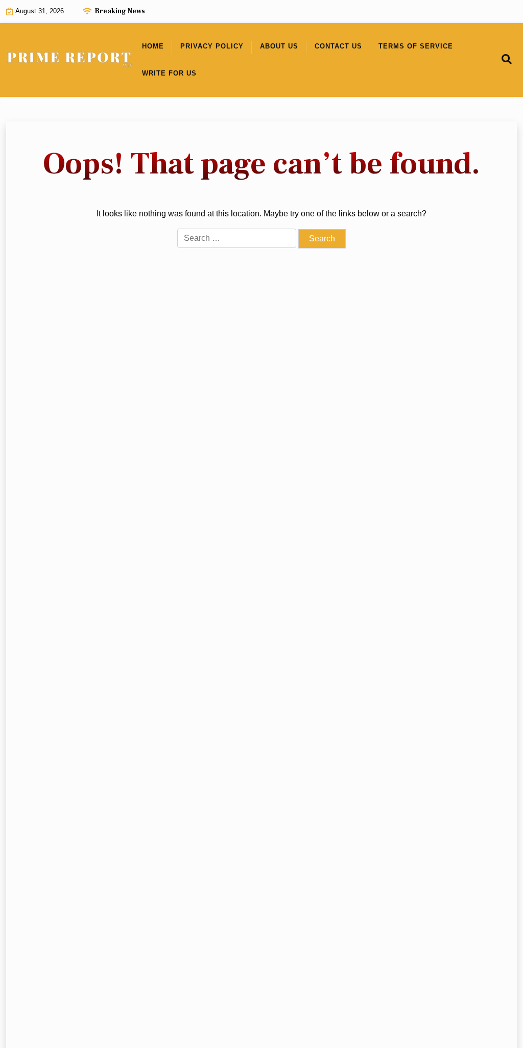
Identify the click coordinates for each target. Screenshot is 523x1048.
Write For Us (169, 73)
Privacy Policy (212, 46)
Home (153, 46)
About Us (279, 46)
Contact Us (338, 46)
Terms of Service (415, 46)
